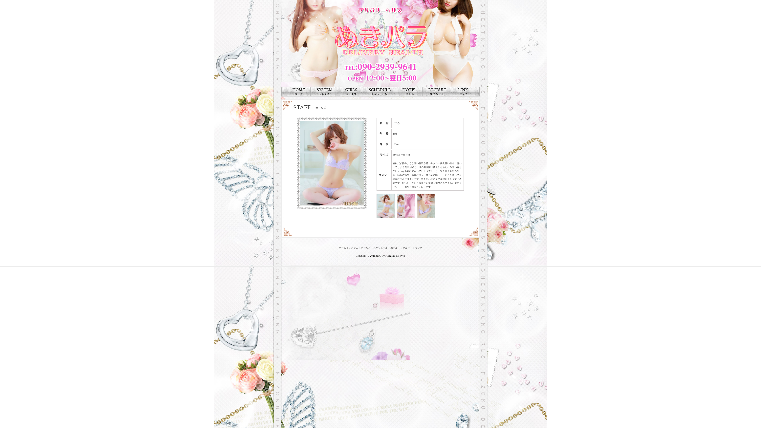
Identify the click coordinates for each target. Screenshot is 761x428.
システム (353, 247)
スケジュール (380, 247)
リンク (418, 247)
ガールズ (366, 247)
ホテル (394, 247)
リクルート (406, 247)
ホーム (342, 247)
